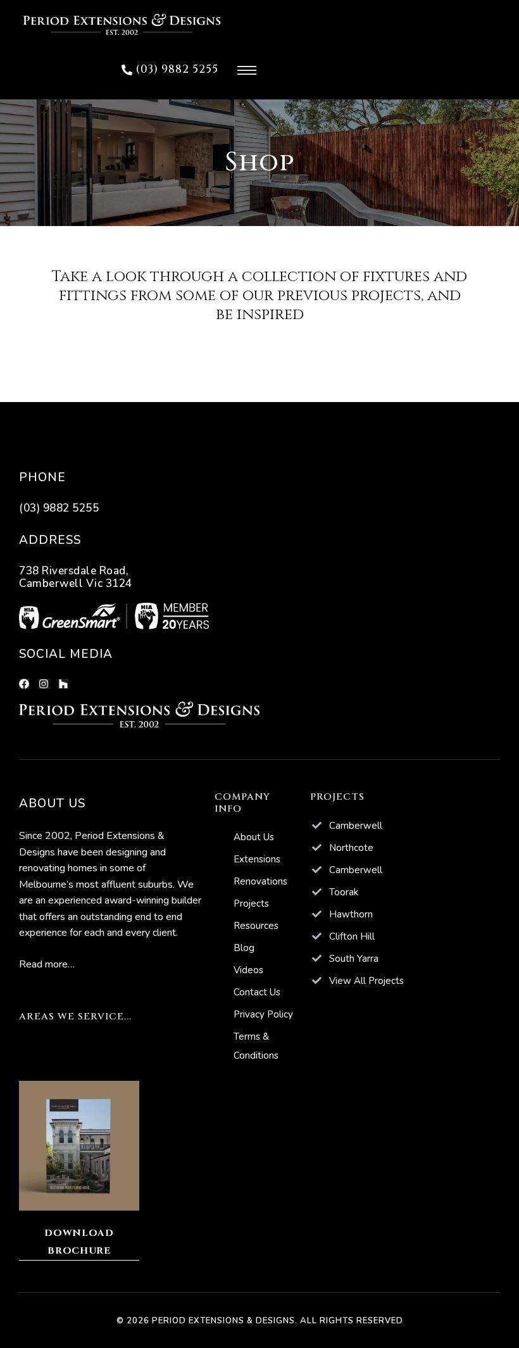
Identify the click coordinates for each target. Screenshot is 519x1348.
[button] (170, 70)
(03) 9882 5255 (59, 508)
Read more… (47, 964)
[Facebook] (24, 684)
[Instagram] (44, 684)
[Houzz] (63, 684)
